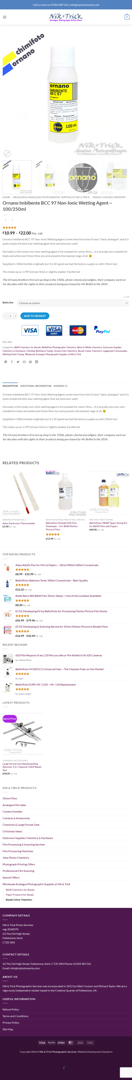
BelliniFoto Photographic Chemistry (59, 347)
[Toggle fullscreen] (13, 1059)
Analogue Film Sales (14, 805)
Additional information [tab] (36, 386)
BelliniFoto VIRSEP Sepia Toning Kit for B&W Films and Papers (108, 524)
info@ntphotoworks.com (84, 4)
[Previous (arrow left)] (3, 1074)
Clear (126, 297)
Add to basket (35, 315)
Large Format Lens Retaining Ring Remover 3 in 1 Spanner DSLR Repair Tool (22, 767)
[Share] (23, 1059)
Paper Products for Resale (20, 894)
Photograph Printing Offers (19, 864)
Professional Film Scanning (18, 870)
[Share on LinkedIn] (37, 362)
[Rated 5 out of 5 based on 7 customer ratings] (66, 227)
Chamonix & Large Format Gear (21, 824)
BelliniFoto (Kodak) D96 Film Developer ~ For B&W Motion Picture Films (62, 526)
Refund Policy (11, 1009)
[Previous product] (12, 220)
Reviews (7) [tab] (60, 386)
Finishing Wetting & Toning (39, 351)
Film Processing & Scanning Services (24, 844)
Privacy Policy (11, 1022)
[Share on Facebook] (12, 362)
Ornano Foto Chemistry (65, 351)
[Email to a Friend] (24, 362)
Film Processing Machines (18, 851)
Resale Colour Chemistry (109, 197)
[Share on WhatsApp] (6, 362)
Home (6, 197)
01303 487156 (59, 4)
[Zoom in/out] (3, 1059)
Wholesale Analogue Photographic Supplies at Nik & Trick (51, 197)
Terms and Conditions (15, 1016)
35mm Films (10, 798)
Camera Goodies (12, 811)
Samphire (107, 1051)
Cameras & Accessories (16, 818)
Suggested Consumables (115, 351)
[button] (5, 17)
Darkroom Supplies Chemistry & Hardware (28, 838)
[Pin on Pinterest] (30, 362)
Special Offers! (11, 877)
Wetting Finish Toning (13, 354)
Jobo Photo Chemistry (16, 857)
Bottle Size (8, 302)
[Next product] (5, 220)
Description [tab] (10, 386)
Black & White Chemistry (89, 347)
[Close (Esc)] (33, 1059)
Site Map (8, 1029)
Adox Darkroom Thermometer (19, 523)
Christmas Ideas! (13, 831)
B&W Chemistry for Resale (27, 347)
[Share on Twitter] (18, 362)
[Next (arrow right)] (13, 1074)
